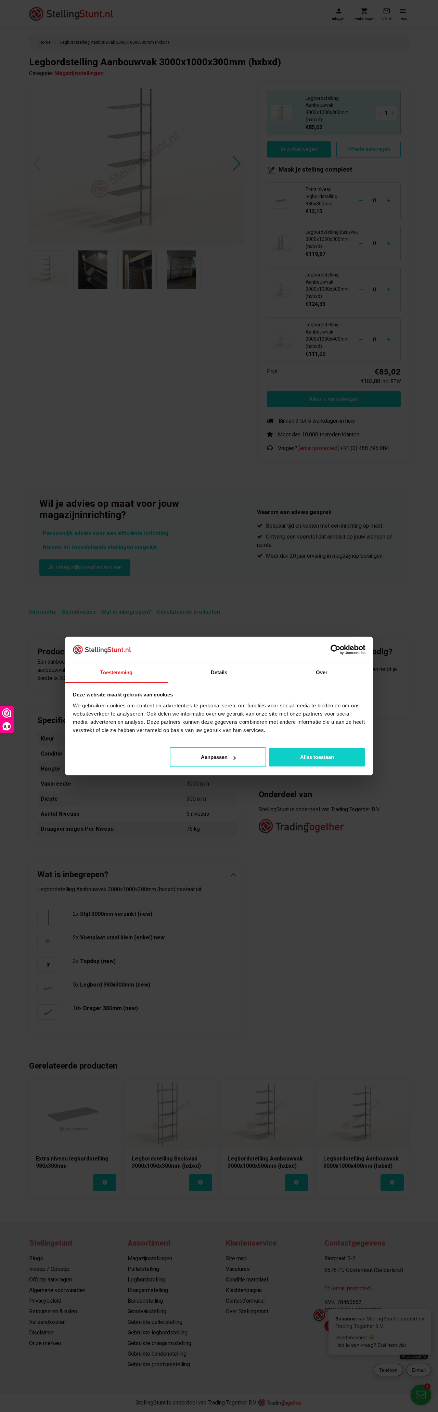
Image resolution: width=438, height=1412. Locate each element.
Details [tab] (219, 672)
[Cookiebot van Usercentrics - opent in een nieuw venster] (335, 649)
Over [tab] (321, 672)
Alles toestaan (317, 757)
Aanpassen (214, 757)
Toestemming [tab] (116, 672)
